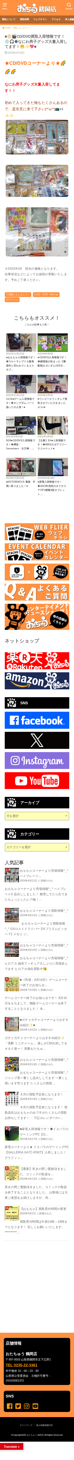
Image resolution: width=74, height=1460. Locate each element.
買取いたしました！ (19, 294)
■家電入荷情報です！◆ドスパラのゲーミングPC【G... (44, 1131)
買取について (9, 19)
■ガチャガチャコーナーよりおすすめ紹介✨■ (44, 1022)
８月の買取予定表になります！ (42, 1094)
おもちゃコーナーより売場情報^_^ (44, 945)
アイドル (13, 299)
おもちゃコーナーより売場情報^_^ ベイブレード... (44, 873)
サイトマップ (26, 1425)
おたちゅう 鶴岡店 (35, 1435)
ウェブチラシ (40, 19)
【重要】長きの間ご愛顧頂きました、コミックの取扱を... (43, 1171)
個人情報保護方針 (44, 1425)
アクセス (56, 19)
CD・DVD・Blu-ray (47, 294)
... (34, 1442)
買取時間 (24, 19)
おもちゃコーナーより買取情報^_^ (44, 910)
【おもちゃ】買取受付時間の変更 (43, 1208)
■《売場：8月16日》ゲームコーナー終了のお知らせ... (44, 982)
